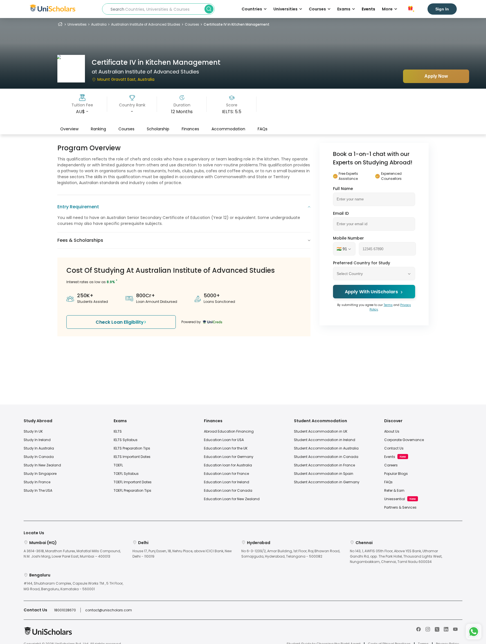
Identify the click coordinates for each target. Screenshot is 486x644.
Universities (77, 24)
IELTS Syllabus (126, 439)
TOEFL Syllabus (126, 473)
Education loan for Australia (228, 465)
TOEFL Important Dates (133, 482)
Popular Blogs (396, 473)
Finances (190, 128)
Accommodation (228, 128)
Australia (99, 24)
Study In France (37, 482)
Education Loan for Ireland (226, 482)
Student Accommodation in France (324, 465)
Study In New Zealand (42, 465)
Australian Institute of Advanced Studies (145, 24)
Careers (391, 465)
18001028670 (65, 610)
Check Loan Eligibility (120, 322)
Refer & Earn (394, 490)
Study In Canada (39, 456)
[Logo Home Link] (48, 633)
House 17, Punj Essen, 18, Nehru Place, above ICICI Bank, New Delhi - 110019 (182, 554)
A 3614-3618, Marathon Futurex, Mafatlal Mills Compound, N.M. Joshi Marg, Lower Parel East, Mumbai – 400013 (72, 554)
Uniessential (394, 499)
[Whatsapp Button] (474, 631)
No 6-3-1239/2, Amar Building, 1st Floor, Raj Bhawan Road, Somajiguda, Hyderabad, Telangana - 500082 (290, 554)
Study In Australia (39, 448)
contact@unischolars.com (108, 610)
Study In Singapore (40, 473)
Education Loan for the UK (226, 448)
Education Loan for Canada (228, 490)
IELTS (118, 431)
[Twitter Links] (437, 629)
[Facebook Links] (418, 629)
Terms (388, 305)
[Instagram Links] (428, 629)
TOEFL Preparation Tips (132, 490)
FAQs (262, 128)
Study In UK (33, 431)
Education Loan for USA (224, 439)
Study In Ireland (37, 439)
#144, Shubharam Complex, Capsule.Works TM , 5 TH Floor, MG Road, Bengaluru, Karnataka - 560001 (73, 586)
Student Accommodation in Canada (326, 456)
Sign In (442, 9)
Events (368, 9)
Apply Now (436, 76)
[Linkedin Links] (446, 629)
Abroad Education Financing (229, 431)
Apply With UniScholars (371, 292)
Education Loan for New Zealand (232, 499)
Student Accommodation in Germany (326, 482)
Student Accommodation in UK (320, 431)
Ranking (98, 128)
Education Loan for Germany (228, 456)
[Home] (60, 24)
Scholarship (158, 128)
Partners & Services (400, 507)
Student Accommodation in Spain (323, 473)
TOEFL (118, 465)
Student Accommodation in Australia (326, 448)
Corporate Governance (404, 439)
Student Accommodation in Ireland (324, 439)
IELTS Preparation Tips (132, 448)
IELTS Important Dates (132, 456)
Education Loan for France (226, 473)
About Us (391, 431)
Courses (192, 24)
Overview (69, 128)
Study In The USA (38, 490)
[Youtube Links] (455, 629)
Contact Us (394, 448)
